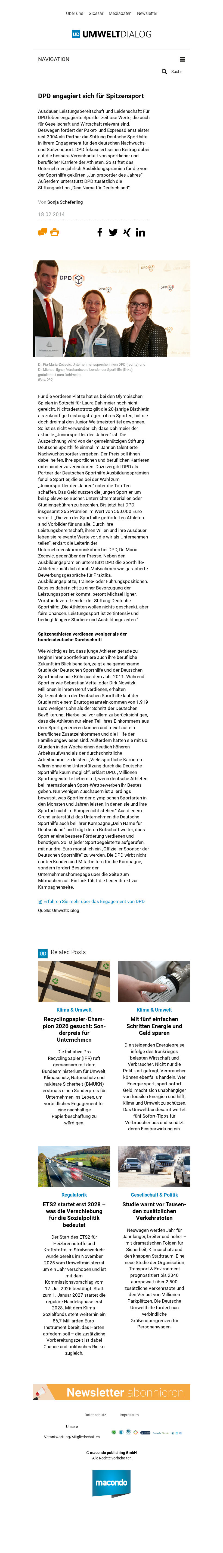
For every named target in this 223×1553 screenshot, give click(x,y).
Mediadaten (120, 13)
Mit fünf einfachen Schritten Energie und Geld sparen (154, 1026)
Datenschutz (95, 1415)
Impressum (129, 1415)
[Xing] (127, 233)
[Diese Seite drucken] (54, 233)
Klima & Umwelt (74, 1010)
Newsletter (147, 13)
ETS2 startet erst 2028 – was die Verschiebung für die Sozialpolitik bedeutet (74, 1214)
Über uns (74, 13)
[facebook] (100, 233)
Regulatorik (74, 1195)
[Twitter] (114, 233)
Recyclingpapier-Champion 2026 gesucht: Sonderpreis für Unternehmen (74, 1029)
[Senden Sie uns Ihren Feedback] (42, 233)
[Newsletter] (111, 1392)
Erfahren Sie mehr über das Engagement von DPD (94, 901)
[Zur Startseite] (111, 34)
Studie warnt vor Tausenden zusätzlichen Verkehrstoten (154, 1211)
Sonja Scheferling (65, 202)
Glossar (96, 13)
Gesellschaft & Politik (154, 1195)
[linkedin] (141, 233)
